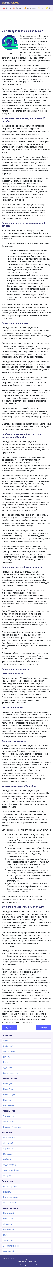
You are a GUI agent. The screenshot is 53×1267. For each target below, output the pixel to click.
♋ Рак (41, 8)
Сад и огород (9, 1164)
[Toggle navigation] (49, 3)
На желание (8, 1105)
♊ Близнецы (29, 8)
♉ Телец (17, 8)
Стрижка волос (10, 1148)
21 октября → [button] (44, 1027)
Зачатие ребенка (11, 1170)
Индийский (8, 1229)
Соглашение (13, 1265)
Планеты (7, 1191)
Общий (6, 1040)
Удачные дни (9, 1137)
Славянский (8, 1251)
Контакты (40, 1265)
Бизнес (6, 1062)
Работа (6, 1056)
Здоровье (7, 1067)
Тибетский (8, 1240)
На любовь (8, 1089)
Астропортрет (10, 1186)
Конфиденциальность (28, 1265)
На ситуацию (9, 1094)
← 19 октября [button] (9, 1027)
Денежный (8, 1143)
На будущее (9, 1083)
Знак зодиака (9, 1202)
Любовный (8, 1046)
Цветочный (8, 1213)
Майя (5, 1235)
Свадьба (7, 1175)
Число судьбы (9, 1116)
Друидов (7, 1224)
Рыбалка (7, 1159)
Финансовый (9, 1051)
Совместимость (10, 1073)
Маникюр (7, 1154)
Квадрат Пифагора (12, 1127)
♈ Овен (7, 8)
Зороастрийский (11, 1245)
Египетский (8, 1218)
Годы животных (10, 1197)
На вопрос (8, 1100)
